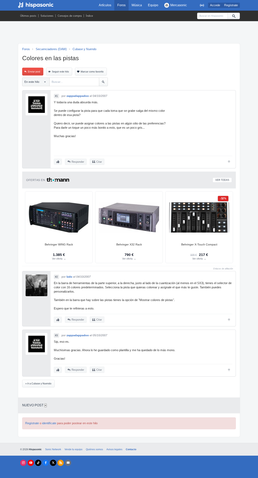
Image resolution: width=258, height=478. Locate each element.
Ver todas (222, 180)
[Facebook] (46, 463)
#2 (56, 276)
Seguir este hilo (60, 71)
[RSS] (60, 463)
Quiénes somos (94, 449)
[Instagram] (23, 463)
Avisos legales (114, 449)
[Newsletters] (68, 463)
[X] (53, 463)
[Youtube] (31, 463)
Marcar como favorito (92, 71)
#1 (56, 96)
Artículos (105, 5)
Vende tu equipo (73, 449)
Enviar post (34, 71)
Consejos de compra (70, 15)
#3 (56, 335)
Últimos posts (28, 15)
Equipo (153, 5)
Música (137, 5)
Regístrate (231, 5)
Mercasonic (178, 5)
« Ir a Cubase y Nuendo (38, 383)
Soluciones (47, 15)
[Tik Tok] (38, 463)
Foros (121, 5)
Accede (215, 5)
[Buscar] (234, 16)
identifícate (49, 423)
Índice (89, 15)
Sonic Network (53, 449)
